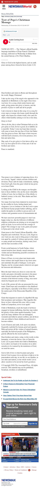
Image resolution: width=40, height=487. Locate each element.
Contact (6, 467)
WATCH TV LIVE (11, 2)
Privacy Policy (9, 470)
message (19, 16)
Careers (34, 467)
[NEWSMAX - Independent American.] (20, 6)
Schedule (19, 457)
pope (12, 16)
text (15, 16)
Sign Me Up (33, 423)
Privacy (4, 426)
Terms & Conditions (21, 470)
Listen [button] (3, 457)
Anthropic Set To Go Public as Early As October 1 (20, 380)
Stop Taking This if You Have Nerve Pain (17, 395)
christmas (7, 16)
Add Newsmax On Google (11, 31)
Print (4, 35)
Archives (27, 467)
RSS (22, 467)
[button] (34, 6)
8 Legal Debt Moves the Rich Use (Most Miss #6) (20, 399)
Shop (18, 467)
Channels (11, 457)
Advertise (12, 467)
